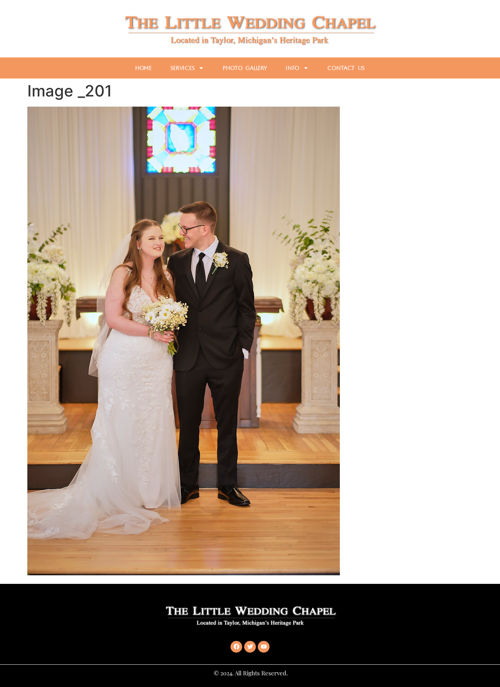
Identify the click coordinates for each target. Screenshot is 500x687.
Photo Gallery (245, 68)
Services (182, 68)
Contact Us (346, 68)
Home (143, 68)
